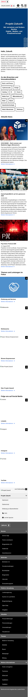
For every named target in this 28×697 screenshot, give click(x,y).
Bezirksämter (5, 570)
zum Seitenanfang (20, 489)
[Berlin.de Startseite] (5, 1)
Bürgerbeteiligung (7, 601)
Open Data (5, 605)
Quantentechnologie (8, 105)
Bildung (4, 658)
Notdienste (5, 548)
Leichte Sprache (8, 517)
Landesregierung (7, 592)
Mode (4, 100)
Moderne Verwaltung (8, 640)
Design (16, 87)
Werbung (19, 109)
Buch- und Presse (7, 83)
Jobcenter (5, 579)
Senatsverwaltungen (8, 566)
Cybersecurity (6, 87)
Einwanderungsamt (7, 583)
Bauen (4, 649)
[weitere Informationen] (8, 6)
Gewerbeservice (6, 553)
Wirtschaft (5, 675)
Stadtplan (4, 684)
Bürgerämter (5, 575)
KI (11, 92)
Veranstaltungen (6, 627)
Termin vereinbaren (7, 540)
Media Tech (5, 96)
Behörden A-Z (6, 562)
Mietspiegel (5, 653)
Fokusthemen (6, 631)
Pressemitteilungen (7, 618)
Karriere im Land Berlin (8, 596)
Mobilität (4, 645)
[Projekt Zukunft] (8, 490)
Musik (11, 100)
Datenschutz (5, 504)
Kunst (19, 92)
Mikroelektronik (17, 96)
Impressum (5, 500)
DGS (5, 513)
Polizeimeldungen (7, 623)
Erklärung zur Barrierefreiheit (10, 508)
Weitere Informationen (7, 301)
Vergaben (5, 610)
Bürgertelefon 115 (7, 544)
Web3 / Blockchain (7, 109)
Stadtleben (5, 680)
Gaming (4, 92)
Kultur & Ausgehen (7, 666)
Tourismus (5, 671)
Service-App (5, 535)
